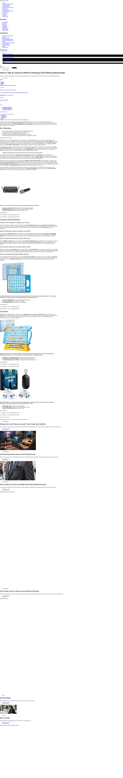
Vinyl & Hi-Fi (5, 8)
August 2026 (5, 22)
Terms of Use (5, 16)
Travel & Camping (6, 5)
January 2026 (5, 30)
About (4, 62)
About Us (4, 14)
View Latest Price (3, 212)
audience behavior (7, 107)
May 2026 (5, 25)
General (4, 36)
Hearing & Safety (6, 6)
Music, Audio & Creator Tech (9, 42)
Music (4, 41)
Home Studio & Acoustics (8, 10)
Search (14, 67)
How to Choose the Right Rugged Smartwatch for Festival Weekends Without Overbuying (14, 92)
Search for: (2, 66)
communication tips (7, 108)
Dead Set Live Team (4, 100)
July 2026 (5, 23)
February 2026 (6, 29)
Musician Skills (6, 9)
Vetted (4, 2)
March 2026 (5, 27)
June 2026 (5, 24)
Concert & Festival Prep (8, 3)
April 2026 (5, 26)
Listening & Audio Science (8, 7)
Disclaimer (5, 13)
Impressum (5, 15)
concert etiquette (7, 109)
